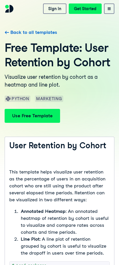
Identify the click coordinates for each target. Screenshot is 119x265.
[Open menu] (109, 8)
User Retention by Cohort (57, 145)
